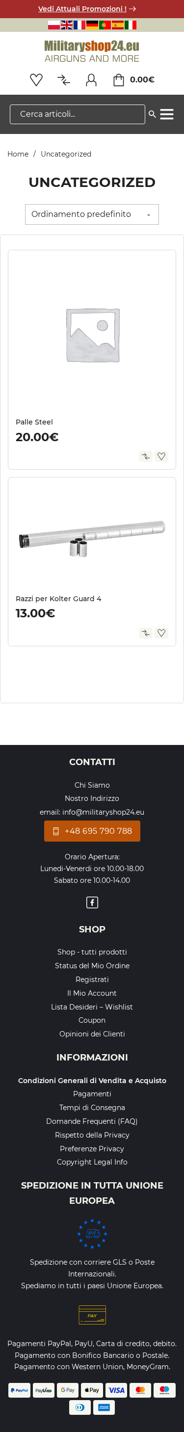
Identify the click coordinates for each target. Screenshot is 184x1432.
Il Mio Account (92, 993)
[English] (67, 25)
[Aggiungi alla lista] (161, 456)
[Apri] (166, 114)
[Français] (79, 25)
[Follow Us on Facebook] (92, 904)
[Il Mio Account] (91, 80)
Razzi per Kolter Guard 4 (58, 598)
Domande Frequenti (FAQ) (92, 1121)
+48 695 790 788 (98, 831)
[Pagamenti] (92, 1315)
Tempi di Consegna (92, 1107)
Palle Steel (34, 422)
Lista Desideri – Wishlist (92, 1007)
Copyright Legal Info (92, 1162)
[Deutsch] (92, 25)
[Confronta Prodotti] (63, 80)
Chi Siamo (92, 785)
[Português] (105, 25)
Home (17, 154)
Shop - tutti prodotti (92, 952)
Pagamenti (92, 1093)
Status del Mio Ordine (92, 965)
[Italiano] (130, 25)
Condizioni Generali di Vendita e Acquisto (92, 1080)
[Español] (118, 25)
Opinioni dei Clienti (92, 1034)
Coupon (92, 1020)
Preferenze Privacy (92, 1148)
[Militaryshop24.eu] (92, 51)
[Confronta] (146, 456)
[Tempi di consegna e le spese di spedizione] (92, 1233)
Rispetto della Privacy (92, 1135)
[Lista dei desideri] (36, 80)
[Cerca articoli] (152, 112)
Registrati (92, 979)
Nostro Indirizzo (92, 798)
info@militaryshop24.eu (103, 812)
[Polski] (54, 25)
